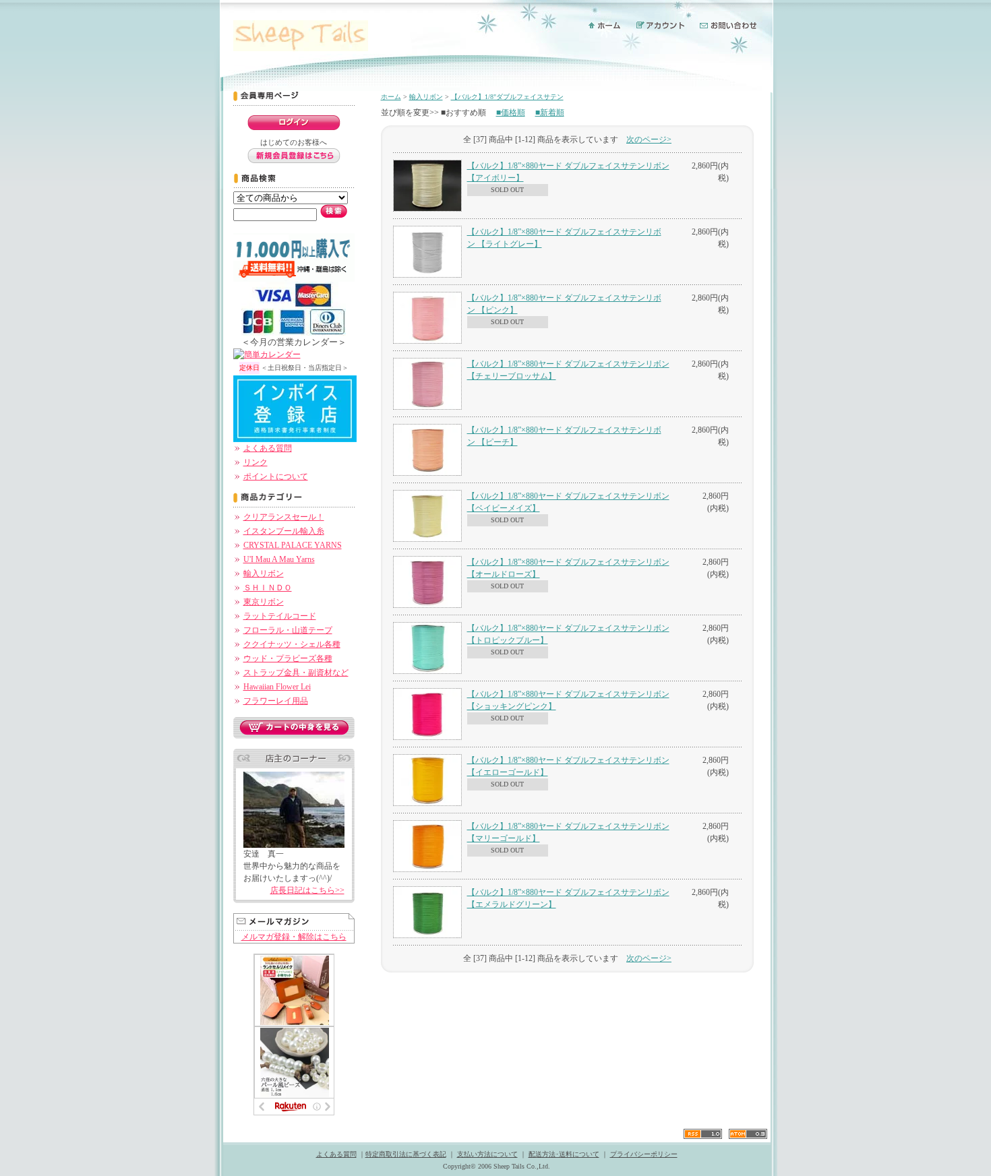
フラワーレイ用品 (275, 701)
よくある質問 (267, 448)
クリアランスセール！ (283, 517)
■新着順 (549, 112)
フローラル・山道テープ (287, 630)
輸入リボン (263, 573)
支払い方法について (487, 1154)
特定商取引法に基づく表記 (405, 1154)
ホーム (391, 96)
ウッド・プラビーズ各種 (287, 658)
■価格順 (510, 112)
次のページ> (648, 139)
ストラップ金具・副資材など (296, 672)
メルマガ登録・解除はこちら (294, 936)
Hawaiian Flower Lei (277, 686)
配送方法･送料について (564, 1154)
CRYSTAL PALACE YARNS (292, 545)
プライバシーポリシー (644, 1154)
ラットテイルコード (279, 616)
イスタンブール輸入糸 (283, 531)
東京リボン (263, 602)
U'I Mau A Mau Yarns (279, 559)
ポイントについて (275, 476)
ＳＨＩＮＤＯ (267, 587)
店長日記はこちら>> (307, 890)
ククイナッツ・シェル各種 (291, 644)
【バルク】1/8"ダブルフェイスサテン (507, 96)
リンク (255, 462)
